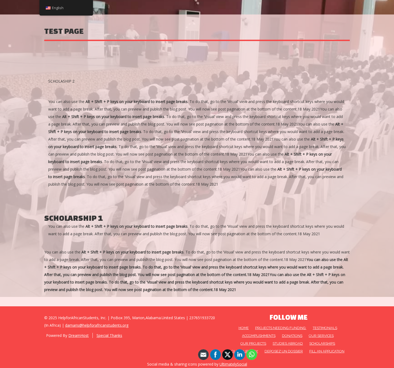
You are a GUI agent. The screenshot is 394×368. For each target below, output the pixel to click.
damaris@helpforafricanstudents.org (96, 325)
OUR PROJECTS (253, 343)
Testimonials (325, 328)
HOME (244, 328)
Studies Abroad (288, 343)
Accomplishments (259, 336)
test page (64, 31)
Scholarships (322, 343)
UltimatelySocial (233, 364)
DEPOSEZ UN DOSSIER (284, 351)
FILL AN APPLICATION (326, 351)
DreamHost (78, 335)
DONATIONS (292, 336)
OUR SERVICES (321, 336)
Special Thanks (109, 335)
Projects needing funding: (280, 328)
